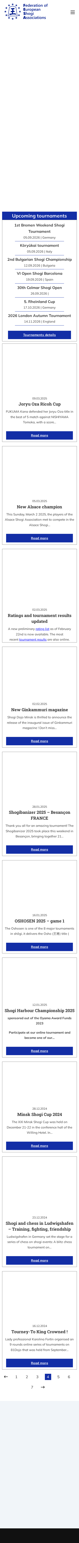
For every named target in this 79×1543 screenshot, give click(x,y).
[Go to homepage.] (26, 12)
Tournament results (39, 1505)
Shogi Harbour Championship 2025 (40, 1010)
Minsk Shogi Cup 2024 (39, 1114)
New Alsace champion (39, 506)
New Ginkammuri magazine (39, 709)
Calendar (39, 1499)
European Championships (39, 1510)
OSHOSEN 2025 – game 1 (39, 921)
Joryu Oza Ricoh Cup (40, 404)
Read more (39, 435)
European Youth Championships (39, 1515)
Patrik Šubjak (53, 1536)
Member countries (39, 1476)
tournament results (33, 639)
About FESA (39, 1465)
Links (39, 1471)
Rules (40, 1481)
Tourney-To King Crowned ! (39, 1331)
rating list (42, 629)
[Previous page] (6, 1377)
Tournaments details (39, 335)
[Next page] (43, 1387)
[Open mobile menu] (73, 12)
